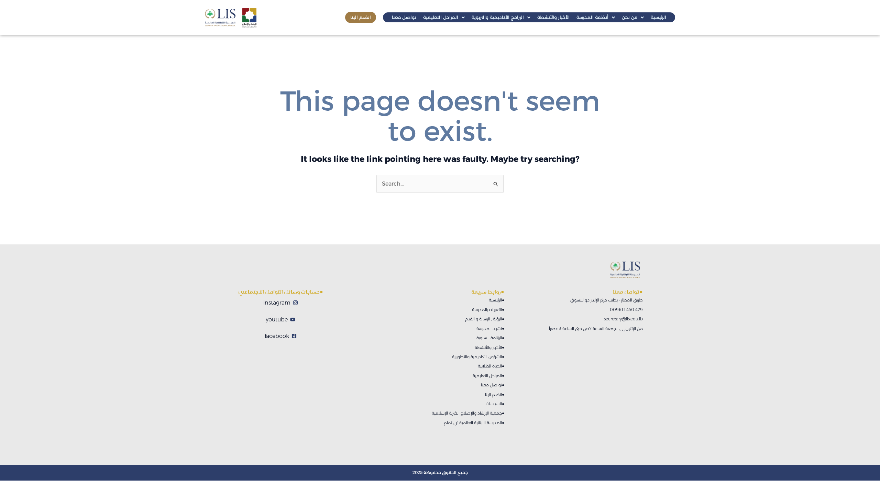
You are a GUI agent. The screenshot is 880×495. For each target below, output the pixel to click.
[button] (444, 17)
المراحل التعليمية (440, 17)
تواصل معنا (404, 17)
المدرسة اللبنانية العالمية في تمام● (474, 422)
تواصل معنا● (492, 384)
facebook (277, 336)
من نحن (629, 17)
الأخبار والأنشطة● (489, 347)
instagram (276, 302)
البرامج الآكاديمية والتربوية (498, 17)
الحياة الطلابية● (491, 365)
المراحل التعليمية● (488, 375)
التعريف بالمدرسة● (488, 309)
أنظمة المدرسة (592, 17)
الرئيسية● (496, 299)
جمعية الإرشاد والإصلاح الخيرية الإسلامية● (468, 413)
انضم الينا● (494, 394)
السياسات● (495, 403)
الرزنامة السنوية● (490, 337)
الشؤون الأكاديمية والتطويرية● (478, 356)
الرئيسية (658, 17)
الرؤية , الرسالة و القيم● (484, 318)
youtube (277, 319)
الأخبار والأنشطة (553, 17)
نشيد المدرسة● (490, 328)
